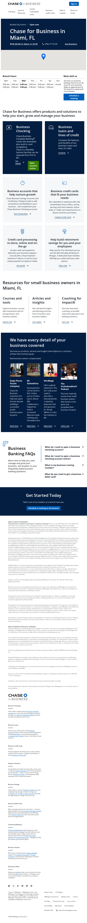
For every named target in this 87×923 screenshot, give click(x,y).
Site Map (47, 901)
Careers (75, 897)
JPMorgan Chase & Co (51, 897)
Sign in (74, 4)
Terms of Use (71, 901)
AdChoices (58, 906)
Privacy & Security (58, 901)
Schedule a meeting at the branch (43, 508)
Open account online (33, 166)
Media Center (65, 897)
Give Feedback (69, 906)
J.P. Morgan (59, 892)
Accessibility (48, 906)
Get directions (71, 44)
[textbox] (74, 86)
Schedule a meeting (74, 97)
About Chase (48, 892)
